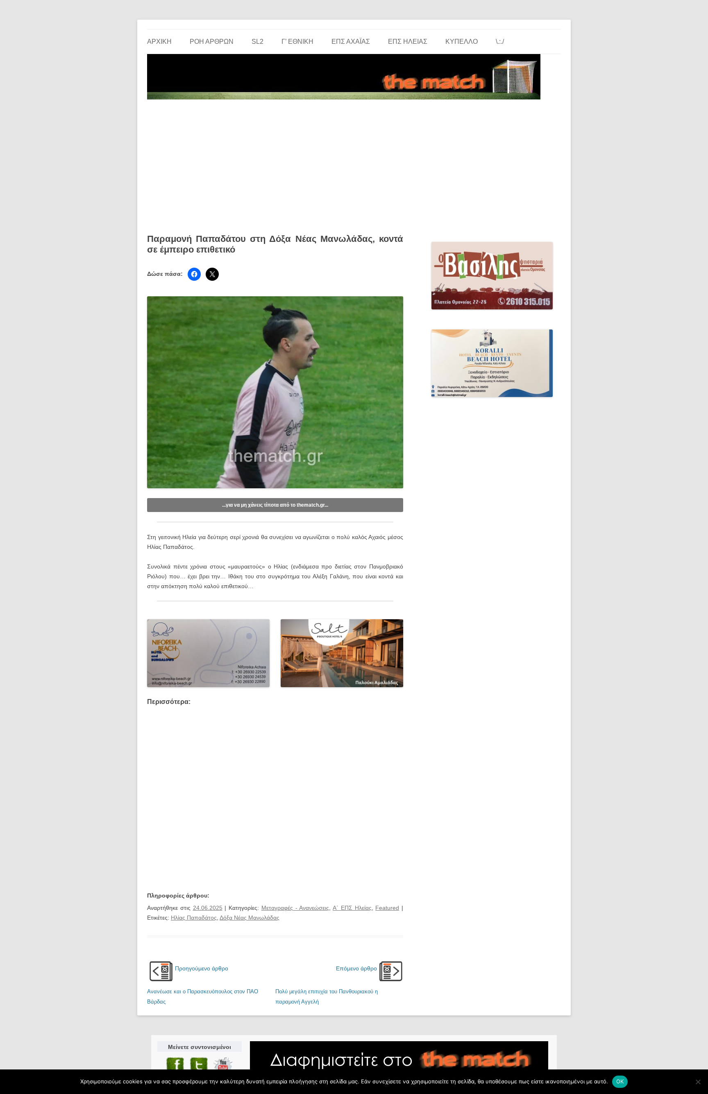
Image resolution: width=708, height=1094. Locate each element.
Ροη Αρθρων (212, 41)
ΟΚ (620, 1081)
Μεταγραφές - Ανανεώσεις (295, 908)
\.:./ (500, 41)
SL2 (257, 41)
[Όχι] (698, 1082)
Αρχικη (159, 41)
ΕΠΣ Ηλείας (407, 41)
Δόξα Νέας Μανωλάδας (249, 917)
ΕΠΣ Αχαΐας (350, 41)
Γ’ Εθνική (297, 41)
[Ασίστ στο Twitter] (212, 274)
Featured (387, 908)
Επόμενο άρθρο (356, 968)
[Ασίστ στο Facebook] (194, 274)
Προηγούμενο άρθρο (201, 968)
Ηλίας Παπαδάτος (194, 917)
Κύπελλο (461, 41)
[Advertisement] (354, 163)
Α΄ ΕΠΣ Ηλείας (352, 908)
